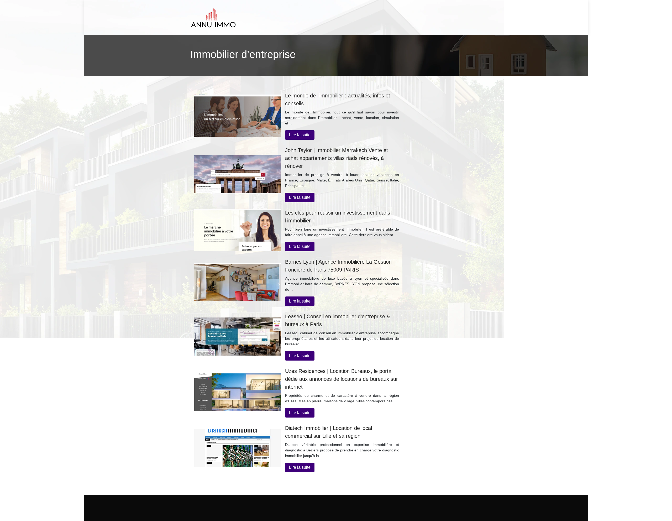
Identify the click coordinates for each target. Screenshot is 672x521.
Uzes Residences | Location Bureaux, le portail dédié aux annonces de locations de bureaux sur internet (341, 379)
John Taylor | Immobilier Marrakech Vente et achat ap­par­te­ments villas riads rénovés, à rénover (336, 158)
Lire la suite (300, 135)
